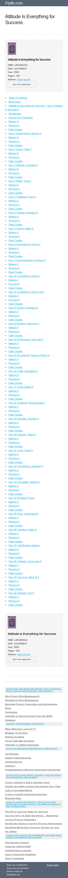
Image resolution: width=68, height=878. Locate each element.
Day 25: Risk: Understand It (23, 513)
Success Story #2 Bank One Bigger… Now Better (32, 816)
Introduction (15, 113)
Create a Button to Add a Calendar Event (27, 782)
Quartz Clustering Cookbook (20, 854)
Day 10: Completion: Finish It (24, 276)
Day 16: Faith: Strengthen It (23, 371)
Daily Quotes (16, 129)
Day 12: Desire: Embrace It (23, 307)
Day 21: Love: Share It (21, 450)
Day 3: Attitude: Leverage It (23, 165)
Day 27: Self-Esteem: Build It (24, 545)
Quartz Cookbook (14, 858)
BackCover (15, 101)
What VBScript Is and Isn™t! (20, 729)
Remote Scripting (14, 737)
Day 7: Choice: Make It (21, 228)
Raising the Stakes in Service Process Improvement (33, 824)
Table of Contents (18, 97)
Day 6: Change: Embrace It (23, 212)
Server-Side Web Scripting (19, 741)
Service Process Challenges (20, 820)
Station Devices (13, 762)
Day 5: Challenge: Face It (22, 196)
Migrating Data (13, 798)
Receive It (14, 125)
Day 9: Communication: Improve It (27, 260)
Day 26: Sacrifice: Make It (22, 529)
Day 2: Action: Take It (20, 149)
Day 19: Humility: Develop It (24, 418)
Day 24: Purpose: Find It (22, 498)
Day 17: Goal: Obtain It (21, 387)
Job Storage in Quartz (17, 843)
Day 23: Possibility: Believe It (24, 482)
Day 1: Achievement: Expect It (25, 133)
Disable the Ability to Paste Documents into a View (33, 786)
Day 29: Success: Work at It (24, 577)
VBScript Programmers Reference (25, 724)
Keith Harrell (23, 79)
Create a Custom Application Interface (26, 794)
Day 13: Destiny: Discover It (24, 323)
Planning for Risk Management (21, 700)
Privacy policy (53, 865)
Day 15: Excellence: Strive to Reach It (29, 355)
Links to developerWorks (18, 790)
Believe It (13, 121)
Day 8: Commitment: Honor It (24, 244)
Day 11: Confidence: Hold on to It (26, 292)
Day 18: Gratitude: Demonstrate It (27, 402)
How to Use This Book (21, 117)
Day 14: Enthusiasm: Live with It (26, 339)
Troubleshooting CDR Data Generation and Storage (33, 770)
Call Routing (11, 754)
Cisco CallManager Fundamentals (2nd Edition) (32, 749)
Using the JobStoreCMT (18, 846)
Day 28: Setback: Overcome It (25, 561)
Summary (10, 766)
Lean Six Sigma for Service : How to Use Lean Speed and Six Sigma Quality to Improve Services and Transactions (33, 804)
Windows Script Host (16, 733)
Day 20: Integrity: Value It (22, 434)
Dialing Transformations (18, 758)
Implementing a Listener (18, 850)
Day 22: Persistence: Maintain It (26, 466)
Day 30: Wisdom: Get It (21, 593)
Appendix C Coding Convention (22, 745)
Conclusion (11, 712)
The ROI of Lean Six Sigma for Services (26, 812)
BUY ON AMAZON (22, 85)
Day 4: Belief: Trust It (20, 181)
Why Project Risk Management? (22, 696)
